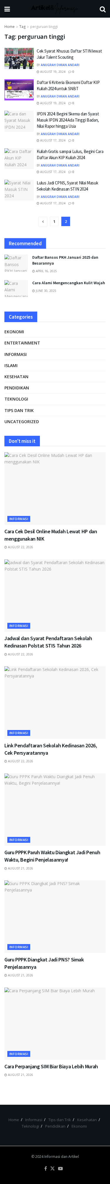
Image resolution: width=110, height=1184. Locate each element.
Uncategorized (21, 421)
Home (9, 26)
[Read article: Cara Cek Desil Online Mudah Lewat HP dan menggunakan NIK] (55, 488)
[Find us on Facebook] (45, 1169)
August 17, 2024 (52, 140)
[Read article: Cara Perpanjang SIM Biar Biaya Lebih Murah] (55, 1024)
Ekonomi (14, 331)
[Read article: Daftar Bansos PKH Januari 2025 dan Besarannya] (16, 263)
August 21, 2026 (20, 868)
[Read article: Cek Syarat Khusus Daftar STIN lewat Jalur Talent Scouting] (19, 58)
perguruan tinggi (44, 26)
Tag (22, 26)
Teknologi (16, 399)
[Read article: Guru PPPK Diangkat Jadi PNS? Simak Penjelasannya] (55, 916)
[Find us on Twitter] (52, 1169)
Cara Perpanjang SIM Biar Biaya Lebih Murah (51, 1066)
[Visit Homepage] (55, 9)
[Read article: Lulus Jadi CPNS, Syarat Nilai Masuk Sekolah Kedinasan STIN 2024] (19, 190)
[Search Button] (103, 9)
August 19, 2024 (52, 72)
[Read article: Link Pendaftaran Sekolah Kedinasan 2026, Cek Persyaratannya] (55, 702)
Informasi (15, 354)
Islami (11, 365)
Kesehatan (16, 376)
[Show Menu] (7, 9)
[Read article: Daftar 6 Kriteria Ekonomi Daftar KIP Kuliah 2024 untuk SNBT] (19, 89)
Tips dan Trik (19, 410)
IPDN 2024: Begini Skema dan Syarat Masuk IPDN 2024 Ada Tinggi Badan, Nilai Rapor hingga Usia (68, 120)
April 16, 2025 (46, 271)
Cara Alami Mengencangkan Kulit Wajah (68, 282)
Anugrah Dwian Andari (60, 65)
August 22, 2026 (20, 547)
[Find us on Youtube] (60, 1169)
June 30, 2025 (45, 291)
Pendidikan (16, 388)
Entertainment (22, 343)
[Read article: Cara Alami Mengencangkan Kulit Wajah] (16, 288)
